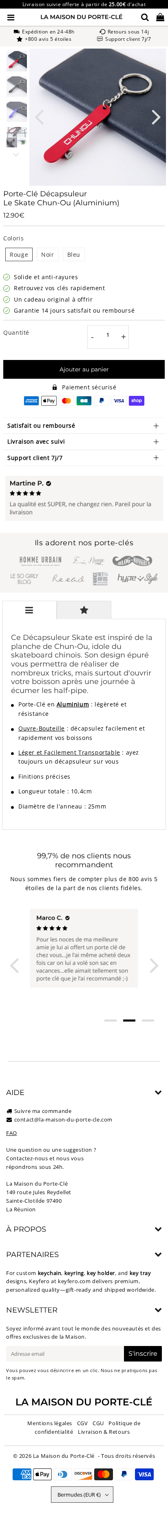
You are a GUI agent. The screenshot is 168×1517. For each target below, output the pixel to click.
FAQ (11, 1133)
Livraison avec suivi (36, 441)
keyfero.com (74, 1281)
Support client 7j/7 (34, 458)
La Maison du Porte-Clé (64, 1455)
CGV (82, 1423)
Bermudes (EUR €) (79, 1494)
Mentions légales (49, 1423)
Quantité (16, 332)
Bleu (73, 254)
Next (156, 116)
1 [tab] (110, 1020)
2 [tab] (129, 1020)
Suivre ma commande (43, 1111)
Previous (39, 116)
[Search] (145, 17)
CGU (98, 1423)
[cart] (160, 17)
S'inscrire (142, 1353)
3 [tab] (148, 1020)
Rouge (19, 254)
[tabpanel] (16, 61)
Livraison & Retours (104, 1431)
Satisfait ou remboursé (41, 425)
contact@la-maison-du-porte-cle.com (63, 1119)
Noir (47, 254)
